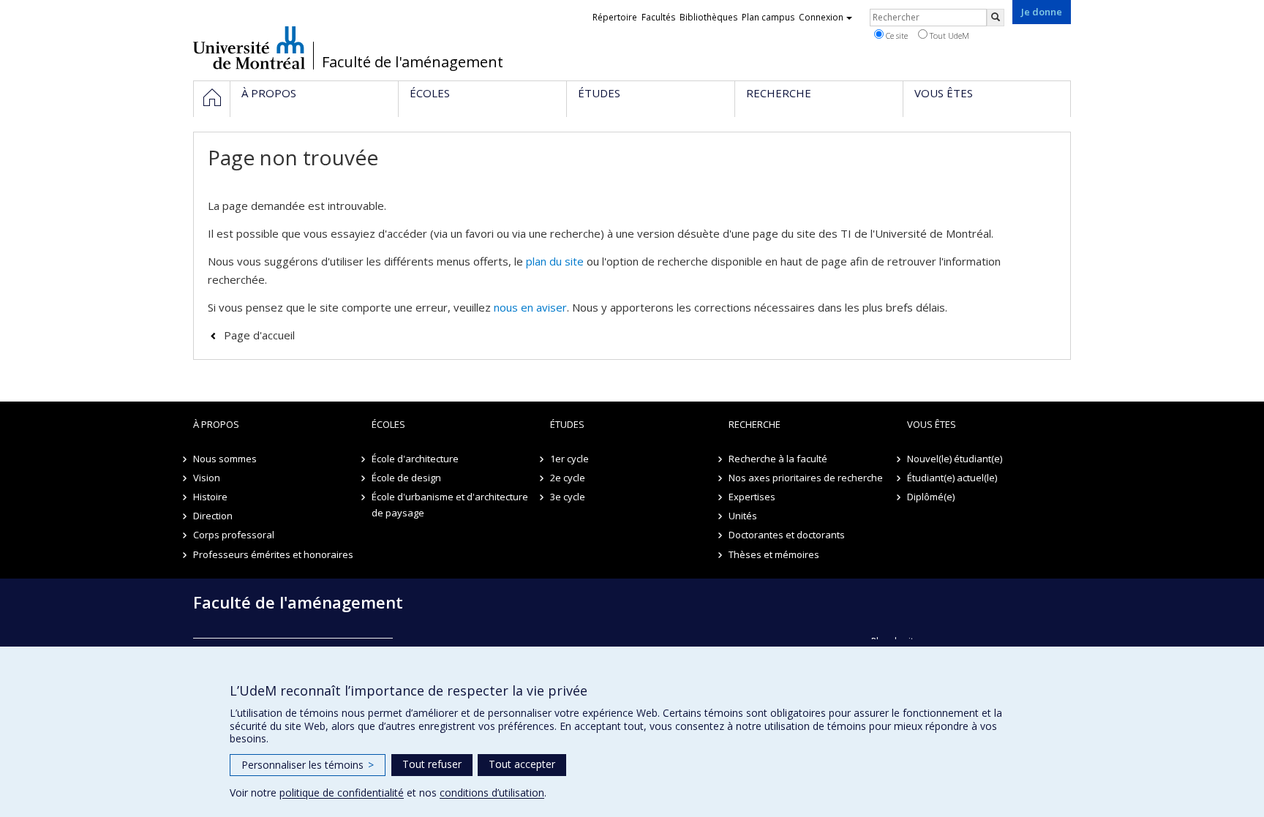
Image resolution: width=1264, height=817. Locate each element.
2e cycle (567, 477)
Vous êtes (931, 424)
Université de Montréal (249, 47)
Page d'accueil (259, 335)
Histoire (210, 496)
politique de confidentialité (341, 792)
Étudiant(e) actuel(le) (952, 477)
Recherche (754, 424)
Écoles (388, 424)
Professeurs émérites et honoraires (273, 554)
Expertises (752, 496)
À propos (216, 424)
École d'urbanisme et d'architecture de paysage (450, 504)
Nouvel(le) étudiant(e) (954, 458)
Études (567, 424)
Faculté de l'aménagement (412, 62)
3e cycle (567, 496)
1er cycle (569, 458)
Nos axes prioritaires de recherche (806, 477)
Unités (743, 515)
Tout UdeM (948, 35)
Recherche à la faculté (778, 458)
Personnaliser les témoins (307, 765)
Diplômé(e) (931, 496)
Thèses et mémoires (774, 554)
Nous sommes (225, 458)
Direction (213, 515)
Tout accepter (522, 764)
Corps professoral (233, 534)
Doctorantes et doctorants (787, 534)
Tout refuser (432, 764)
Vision (206, 477)
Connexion (821, 17)
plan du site (555, 261)
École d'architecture (415, 458)
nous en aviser (530, 307)
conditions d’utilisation (492, 792)
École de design (406, 477)
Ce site (896, 35)
